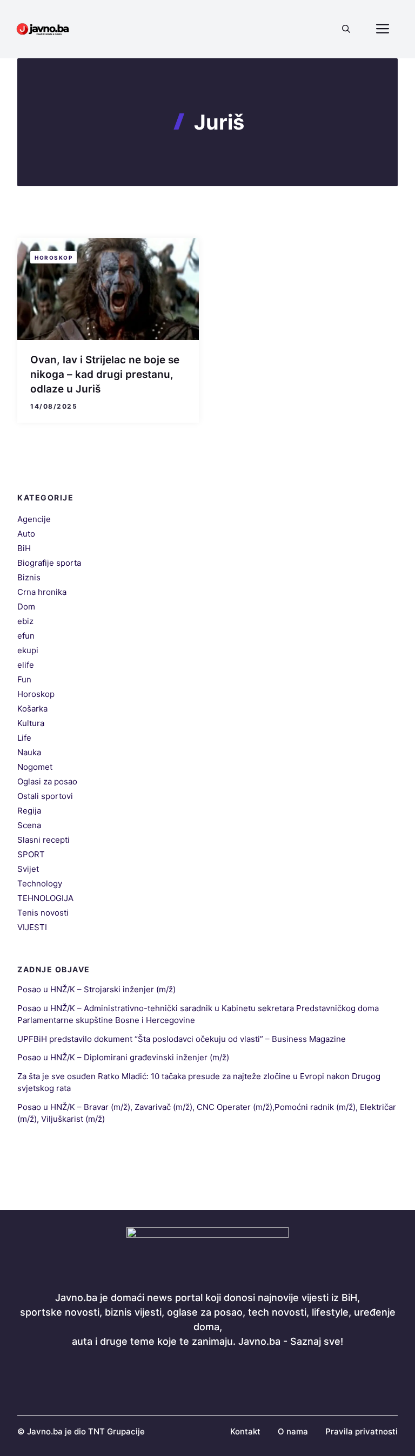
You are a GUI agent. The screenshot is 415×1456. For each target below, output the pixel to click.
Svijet (28, 869)
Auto (26, 534)
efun (26, 636)
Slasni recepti (43, 840)
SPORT (31, 854)
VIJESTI (32, 927)
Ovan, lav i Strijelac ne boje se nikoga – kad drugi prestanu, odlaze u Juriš (104, 374)
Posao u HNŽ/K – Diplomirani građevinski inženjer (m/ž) (123, 1057)
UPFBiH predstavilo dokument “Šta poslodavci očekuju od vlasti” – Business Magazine (181, 1039)
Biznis (29, 577)
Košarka (32, 708)
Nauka (29, 752)
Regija (29, 810)
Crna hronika (41, 592)
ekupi (27, 650)
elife (25, 665)
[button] (346, 29)
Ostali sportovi (45, 796)
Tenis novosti (43, 913)
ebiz (25, 621)
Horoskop (53, 257)
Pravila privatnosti (361, 1431)
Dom (26, 606)
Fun (24, 679)
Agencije (34, 519)
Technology (39, 883)
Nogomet (34, 767)
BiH (24, 548)
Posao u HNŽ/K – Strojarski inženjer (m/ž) (96, 989)
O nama (293, 1431)
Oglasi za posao (47, 781)
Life (24, 738)
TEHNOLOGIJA (45, 898)
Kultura (30, 723)
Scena (29, 825)
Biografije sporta (49, 563)
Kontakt (245, 1431)
